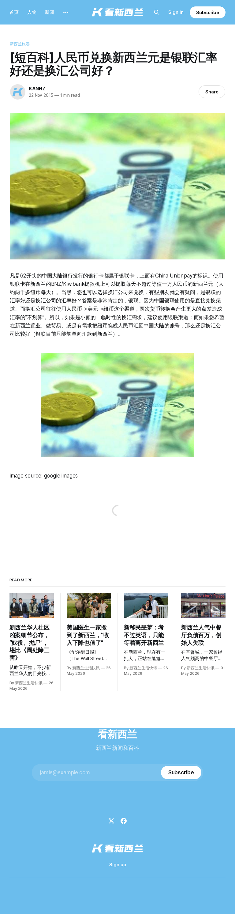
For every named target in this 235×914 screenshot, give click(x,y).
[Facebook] (124, 821)
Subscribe (207, 12)
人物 (31, 12)
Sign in (176, 12)
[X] (111, 821)
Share (211, 92)
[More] (66, 12)
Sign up (117, 864)
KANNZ (37, 88)
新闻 (49, 12)
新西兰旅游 (20, 43)
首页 (14, 12)
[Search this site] (157, 12)
